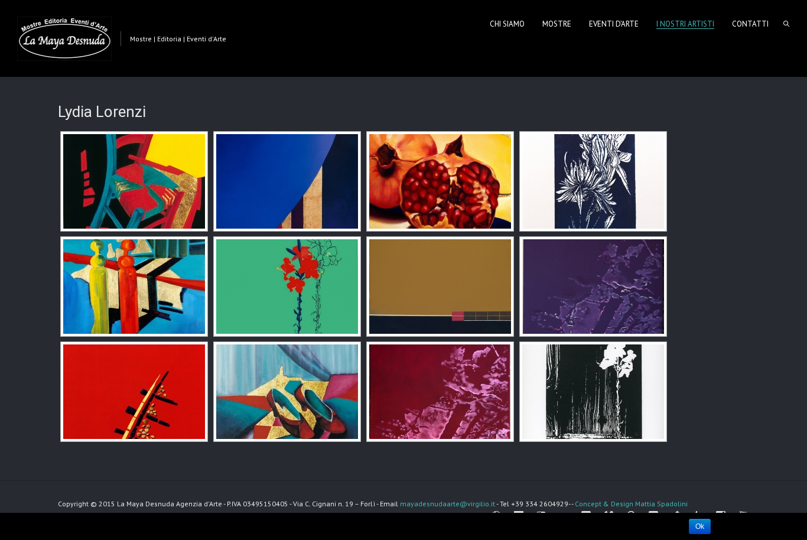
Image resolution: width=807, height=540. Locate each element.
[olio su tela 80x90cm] (592, 286)
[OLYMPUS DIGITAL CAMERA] (592, 181)
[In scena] (439, 181)
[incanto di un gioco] (133, 286)
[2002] (439, 391)
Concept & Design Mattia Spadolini (631, 503)
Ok (699, 526)
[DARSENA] (286, 181)
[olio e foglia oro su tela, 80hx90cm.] (286, 286)
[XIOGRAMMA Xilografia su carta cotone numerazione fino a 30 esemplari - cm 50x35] (592, 391)
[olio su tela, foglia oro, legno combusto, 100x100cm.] (133, 391)
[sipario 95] (286, 391)
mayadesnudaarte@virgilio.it (447, 503)
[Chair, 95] (133, 181)
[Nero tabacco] (439, 286)
